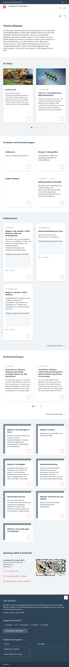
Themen (7, 644)
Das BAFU (41, 644)
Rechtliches (6, 664)
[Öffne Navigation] (64, 8)
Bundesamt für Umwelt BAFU (18, 6)
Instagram (24, 625)
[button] (31, 127)
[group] (18, 95)
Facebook (9, 625)
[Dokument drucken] (60, 16)
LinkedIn (45, 625)
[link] (18, 439)
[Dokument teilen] (65, 16)
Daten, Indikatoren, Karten (13, 654)
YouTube (35, 625)
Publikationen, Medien (11, 649)
